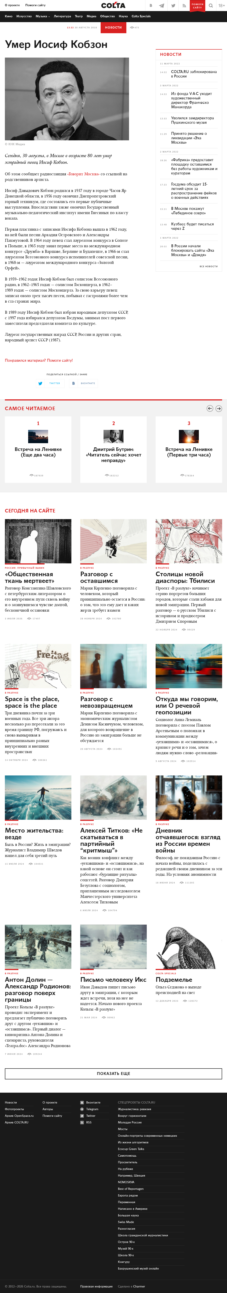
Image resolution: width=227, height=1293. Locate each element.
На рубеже (125, 1169)
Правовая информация (96, 1286)
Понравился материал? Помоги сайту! (39, 361)
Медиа (91, 16)
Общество (107, 16)
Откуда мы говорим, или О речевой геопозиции (187, 706)
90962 (111, 1018)
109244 (37, 1054)
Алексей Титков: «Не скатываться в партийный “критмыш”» (111, 840)
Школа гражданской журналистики (143, 1235)
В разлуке (87, 568)
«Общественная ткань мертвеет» (30, 577)
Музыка (41, 16)
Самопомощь (127, 1155)
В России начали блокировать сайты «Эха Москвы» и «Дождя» (192, 250)
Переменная (126, 1202)
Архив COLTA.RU (16, 1122)
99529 (191, 630)
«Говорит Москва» (83, 174)
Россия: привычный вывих (25, 568)
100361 (42, 760)
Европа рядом (128, 1195)
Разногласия (126, 1228)
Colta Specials (141, 16)
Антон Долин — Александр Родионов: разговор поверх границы (38, 990)
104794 (112, 910)
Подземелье (174, 980)
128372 (193, 1001)
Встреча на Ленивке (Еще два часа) (38, 452)
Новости (113, 27)
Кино (8, 16)
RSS (89, 1122)
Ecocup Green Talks (131, 1149)
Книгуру (124, 1262)
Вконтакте (93, 1102)
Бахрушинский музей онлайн (138, 1268)
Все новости (209, 266)
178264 (189, 476)
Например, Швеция (131, 1175)
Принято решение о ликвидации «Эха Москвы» (189, 138)
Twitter (90, 1115)
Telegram (92, 1109)
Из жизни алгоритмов (133, 1142)
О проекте (12, 5)
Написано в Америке (132, 1208)
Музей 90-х (125, 1248)
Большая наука (128, 1215)
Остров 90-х (126, 1242)
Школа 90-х (126, 1255)
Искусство (24, 16)
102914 (191, 761)
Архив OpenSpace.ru (19, 1115)
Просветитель (127, 1162)
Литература (62, 16)
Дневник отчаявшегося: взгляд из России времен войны (188, 840)
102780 (116, 619)
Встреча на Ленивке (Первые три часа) (189, 452)
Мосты (122, 1129)
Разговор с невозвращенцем (106, 702)
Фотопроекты (14, 1109)
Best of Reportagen (131, 1189)
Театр (79, 16)
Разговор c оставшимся (99, 577)
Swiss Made (126, 1222)
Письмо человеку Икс (113, 980)
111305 (189, 883)
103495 (117, 749)
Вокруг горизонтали (132, 1115)
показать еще (113, 1074)
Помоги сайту (35, 5)
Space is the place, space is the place (32, 702)
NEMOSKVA (126, 1182)
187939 (38, 476)
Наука (123, 16)
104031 (38, 864)
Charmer (139, 1286)
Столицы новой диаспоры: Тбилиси (185, 577)
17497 (36, 619)
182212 (114, 476)
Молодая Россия (130, 1122)
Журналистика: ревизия (134, 1109)
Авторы (48, 1109)
